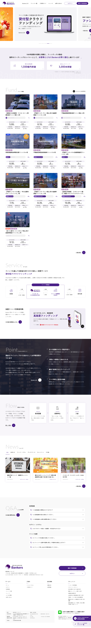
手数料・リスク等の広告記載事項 (75, 597)
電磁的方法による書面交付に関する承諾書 (76, 600)
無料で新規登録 (82, 3)
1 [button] (40, 43)
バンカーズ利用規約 (72, 585)
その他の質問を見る (10, 515)
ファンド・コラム (21, 452)
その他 (47, 452)
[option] (45, 24)
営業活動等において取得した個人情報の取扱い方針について (76, 603)
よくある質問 (9, 595)
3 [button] (45, 43)
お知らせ (13, 452)
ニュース (50, 3)
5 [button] (51, 43)
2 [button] (42, 43)
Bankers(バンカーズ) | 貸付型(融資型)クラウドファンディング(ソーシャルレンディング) (8, 3)
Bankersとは (25, 3)
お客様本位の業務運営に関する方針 (76, 595)
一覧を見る (78, 252)
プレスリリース (31, 452)
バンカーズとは (30, 585)
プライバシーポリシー (73, 587)
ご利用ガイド (43, 3)
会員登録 (8, 589)
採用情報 (49, 587)
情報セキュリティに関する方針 (75, 591)
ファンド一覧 (34, 3)
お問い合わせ (58, 3)
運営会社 (49, 585)
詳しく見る (8, 425)
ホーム (7, 585)
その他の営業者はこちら (12, 322)
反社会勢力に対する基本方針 (74, 589)
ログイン (70, 3)
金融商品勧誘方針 (72, 593)
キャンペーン (40, 452)
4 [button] (48, 43)
